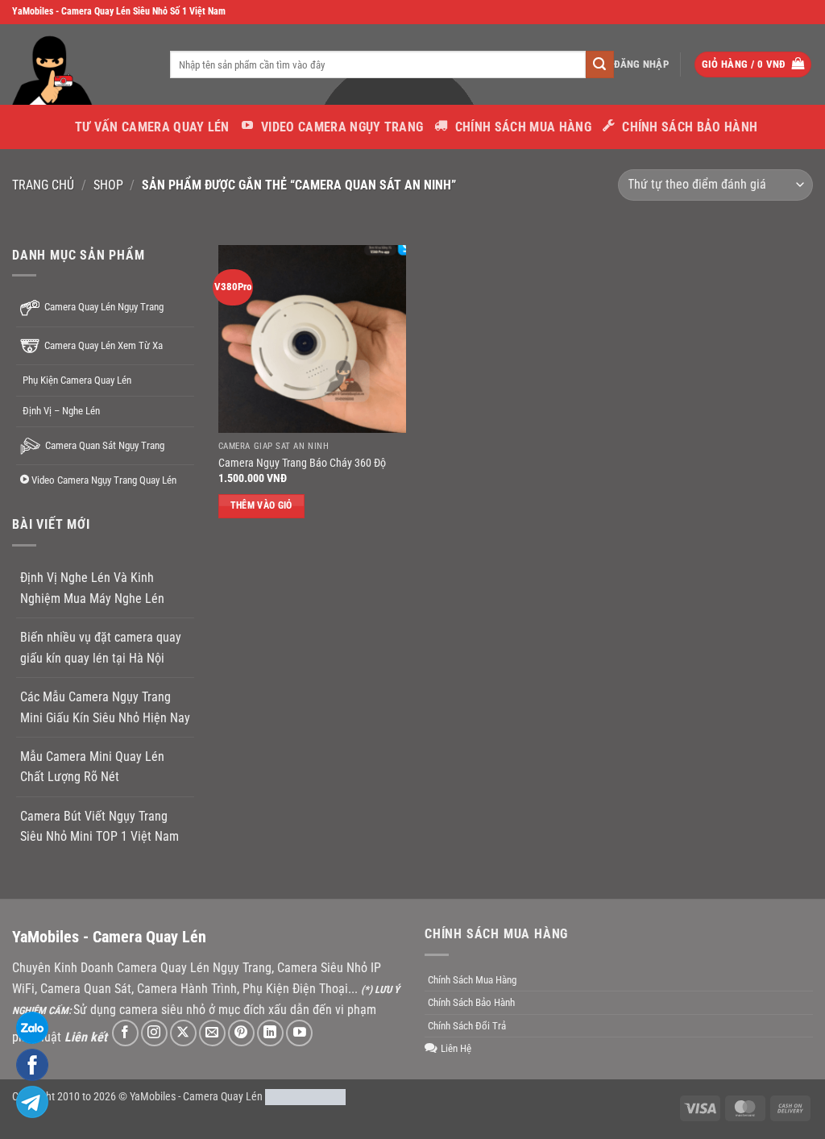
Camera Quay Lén (223, 1097)
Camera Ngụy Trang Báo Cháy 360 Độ (302, 463)
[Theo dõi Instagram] (154, 1033)
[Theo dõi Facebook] (125, 1033)
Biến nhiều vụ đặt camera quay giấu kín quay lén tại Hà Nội (100, 648)
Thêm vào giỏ (261, 505)
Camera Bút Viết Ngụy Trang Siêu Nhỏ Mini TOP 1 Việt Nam (99, 826)
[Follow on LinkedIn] (270, 1033)
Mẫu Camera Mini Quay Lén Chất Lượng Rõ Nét (92, 767)
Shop (108, 185)
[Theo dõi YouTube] (299, 1033)
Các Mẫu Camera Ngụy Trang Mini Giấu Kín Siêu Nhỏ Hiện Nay (105, 707)
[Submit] (599, 64)
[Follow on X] (183, 1033)
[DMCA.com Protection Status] (305, 1097)
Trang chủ (43, 185)
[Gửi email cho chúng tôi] (212, 1033)
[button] (641, 64)
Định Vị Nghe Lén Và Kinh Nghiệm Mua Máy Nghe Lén (92, 588)
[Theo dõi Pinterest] (241, 1033)
